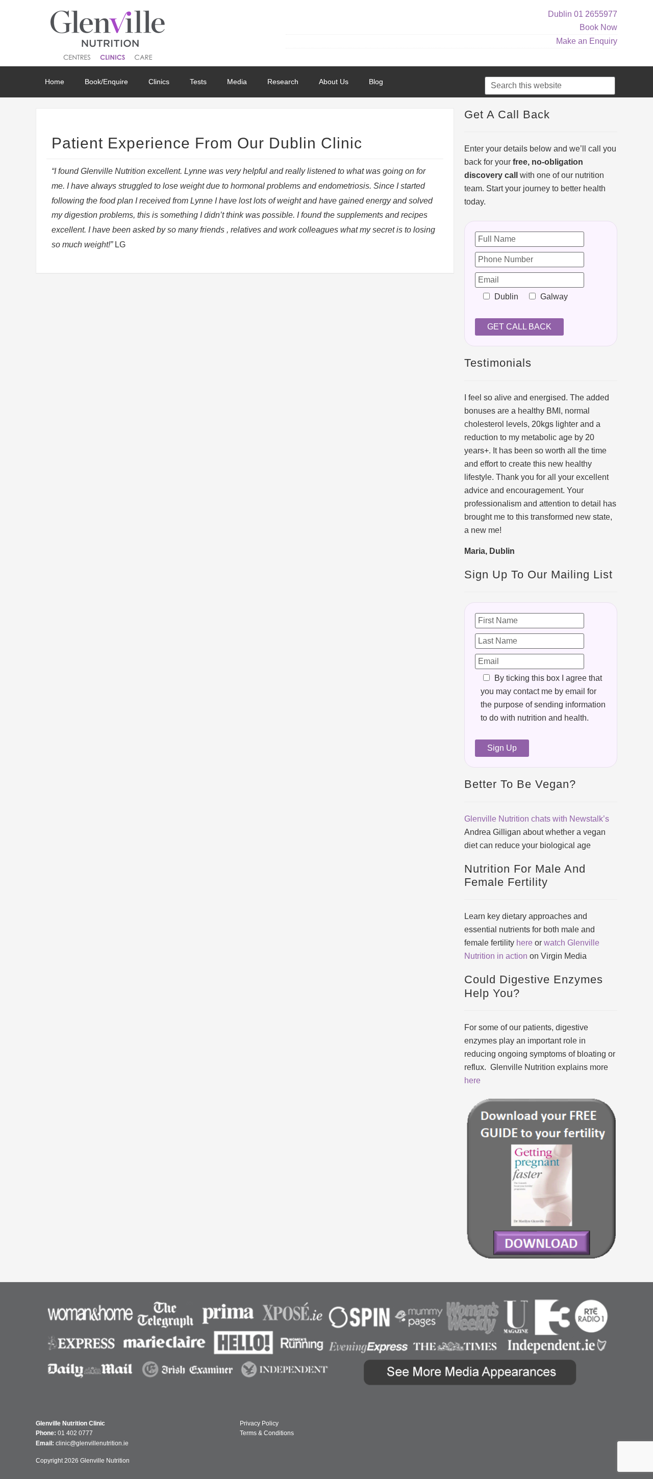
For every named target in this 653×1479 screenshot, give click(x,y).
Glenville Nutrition (109, 37)
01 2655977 (595, 14)
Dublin (560, 14)
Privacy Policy (259, 1423)
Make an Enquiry (586, 41)
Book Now (598, 27)
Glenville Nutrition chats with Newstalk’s (536, 818)
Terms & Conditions (267, 1433)
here (524, 942)
